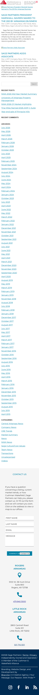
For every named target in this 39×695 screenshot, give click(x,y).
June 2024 (6, 180)
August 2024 (7, 172)
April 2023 (6, 206)
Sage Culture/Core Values (19, 26)
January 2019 (7, 295)
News (34, 24)
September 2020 (9, 273)
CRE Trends (27, 24)
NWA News (5, 26)
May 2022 (5, 213)
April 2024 (6, 187)
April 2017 (5, 336)
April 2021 (5, 258)
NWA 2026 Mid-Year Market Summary (19, 94)
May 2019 (5, 284)
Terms (25, 655)
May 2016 (5, 373)
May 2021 (5, 254)
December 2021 (8, 228)
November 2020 (8, 269)
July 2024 (5, 176)
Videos (4, 461)
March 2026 (6, 139)
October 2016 (7, 355)
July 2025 (5, 154)
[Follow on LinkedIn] (27, 687)
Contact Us (14, 553)
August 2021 (7, 243)
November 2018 (8, 299)
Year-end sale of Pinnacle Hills (15, 112)
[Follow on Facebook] (18, 687)
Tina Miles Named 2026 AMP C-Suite (18, 108)
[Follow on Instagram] (10, 687)
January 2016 (7, 388)
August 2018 (7, 303)
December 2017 (8, 317)
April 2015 (5, 414)
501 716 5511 (19, 645)
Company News (16, 24)
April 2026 (6, 135)
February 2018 (7, 310)
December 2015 (8, 392)
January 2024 (7, 195)
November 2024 (8, 165)
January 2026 (7, 146)
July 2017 (5, 329)
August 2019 (7, 280)
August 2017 (7, 325)
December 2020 (8, 265)
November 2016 (8, 351)
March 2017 (6, 340)
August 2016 (7, 362)
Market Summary (9, 435)
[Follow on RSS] (35, 687)
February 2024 (8, 191)
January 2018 (7, 314)
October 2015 (7, 399)
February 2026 (8, 143)
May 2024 (5, 183)
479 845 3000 (19, 601)
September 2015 (8, 403)
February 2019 (7, 291)
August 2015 (7, 407)
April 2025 (6, 157)
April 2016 (5, 377)
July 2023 (5, 202)
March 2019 (6, 288)
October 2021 (7, 236)
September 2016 (9, 358)
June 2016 (6, 369)
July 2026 (5, 128)
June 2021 (6, 250)
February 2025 (8, 161)
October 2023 (7, 198)
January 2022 (7, 224)
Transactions (7, 453)
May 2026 (5, 131)
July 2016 (5, 366)
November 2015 (8, 396)
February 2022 (8, 221)
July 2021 (5, 247)
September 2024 (9, 169)
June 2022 (6, 209)
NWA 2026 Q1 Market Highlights (16, 104)
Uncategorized (8, 457)
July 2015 (5, 410)
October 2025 (7, 150)
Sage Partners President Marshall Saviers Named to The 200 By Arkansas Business (19, 18)
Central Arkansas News (12, 424)
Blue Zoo (5, 675)
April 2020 (6, 276)
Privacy (33, 655)
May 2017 (5, 332)
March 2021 (6, 262)
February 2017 (7, 343)
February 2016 (7, 384)
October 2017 (7, 321)
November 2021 (8, 232)
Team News (33, 26)
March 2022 (6, 217)
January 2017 (7, 347)
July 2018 (5, 306)
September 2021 (8, 239)
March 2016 (6, 381)
